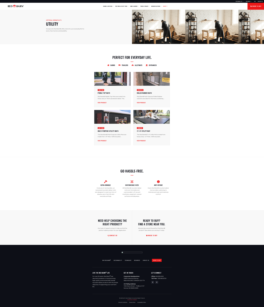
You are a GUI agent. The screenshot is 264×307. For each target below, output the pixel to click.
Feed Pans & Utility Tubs (121, 6)
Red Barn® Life (239, 1)
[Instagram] (156, 282)
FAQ (255, 1)
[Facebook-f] (152, 282)
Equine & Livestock (107, 6)
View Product (102, 103)
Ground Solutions (155, 6)
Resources (248, 1)
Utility (164, 6)
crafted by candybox (132, 299)
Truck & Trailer (144, 6)
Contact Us (260, 1)
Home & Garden (133, 6)
